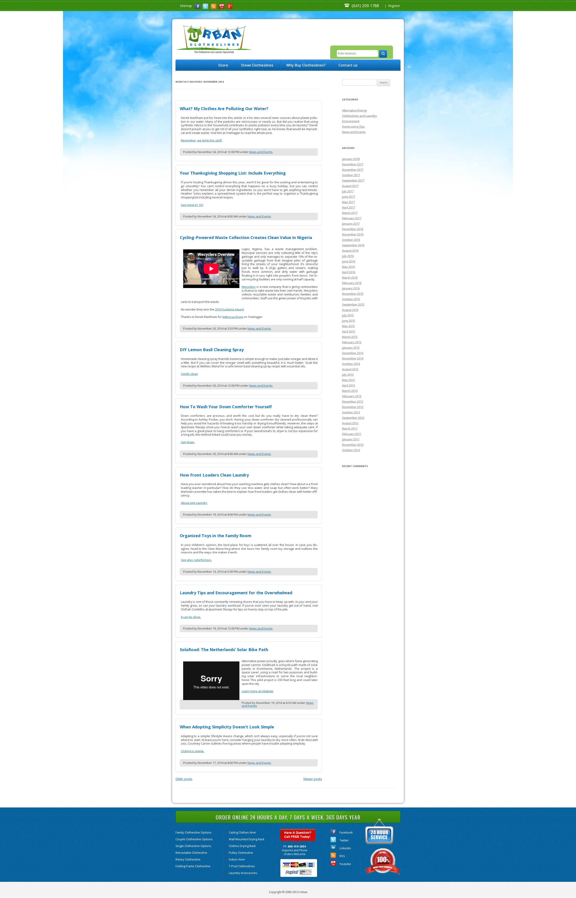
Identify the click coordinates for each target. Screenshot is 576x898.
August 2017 (350, 186)
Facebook (346, 832)
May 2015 (348, 326)
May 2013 (348, 380)
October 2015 (351, 299)
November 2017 (352, 170)
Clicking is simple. (192, 751)
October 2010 (351, 450)
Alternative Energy (354, 110)
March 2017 (350, 213)
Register (394, 6)
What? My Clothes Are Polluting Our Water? (224, 108)
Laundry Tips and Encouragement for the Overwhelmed (236, 592)
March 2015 (350, 337)
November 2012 (352, 407)
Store (223, 65)
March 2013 (350, 391)
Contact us (348, 65)
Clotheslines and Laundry (359, 116)
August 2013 (350, 369)
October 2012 (351, 412)
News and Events (261, 152)
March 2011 (350, 428)
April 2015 (348, 331)
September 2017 (353, 180)
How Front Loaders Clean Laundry (214, 475)
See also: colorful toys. (196, 560)
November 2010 (352, 445)
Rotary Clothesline (188, 859)
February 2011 (351, 434)
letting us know (233, 317)
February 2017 (351, 218)
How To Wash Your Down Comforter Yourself (226, 406)
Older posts (184, 779)
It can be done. (191, 617)
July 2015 (348, 315)
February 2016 (351, 283)
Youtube (345, 864)
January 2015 (351, 348)
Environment (350, 121)
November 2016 (352, 234)
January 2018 (351, 159)
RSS (342, 856)
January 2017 (351, 224)
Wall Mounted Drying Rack (246, 839)
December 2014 (352, 353)
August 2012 (350, 423)
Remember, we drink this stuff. (201, 140)
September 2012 (353, 418)
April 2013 (348, 385)
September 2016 (353, 245)
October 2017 (351, 175)
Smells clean (189, 374)
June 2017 (348, 197)
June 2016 (348, 261)
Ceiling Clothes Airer (242, 832)
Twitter (344, 840)
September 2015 (353, 304)
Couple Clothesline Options (194, 839)
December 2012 (352, 401)
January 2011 (351, 439)
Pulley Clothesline (241, 853)
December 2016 (352, 229)
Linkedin (345, 848)
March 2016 (350, 277)
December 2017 (352, 164)
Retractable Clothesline (191, 853)
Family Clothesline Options (194, 832)
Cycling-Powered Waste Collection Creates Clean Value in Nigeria (246, 237)
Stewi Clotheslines (257, 65)
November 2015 (352, 294)
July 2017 (348, 191)
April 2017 (348, 207)
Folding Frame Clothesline (193, 866)
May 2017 (348, 202)
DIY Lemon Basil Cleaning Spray (212, 349)
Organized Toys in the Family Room (215, 535)
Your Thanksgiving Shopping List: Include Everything (233, 173)
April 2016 (348, 272)
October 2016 (351, 240)
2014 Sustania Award (229, 309)
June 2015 (348, 321)
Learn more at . (258, 691)
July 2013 (348, 375)
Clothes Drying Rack (242, 846)
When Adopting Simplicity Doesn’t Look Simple (227, 726)
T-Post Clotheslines (242, 866)
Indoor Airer (237, 859)
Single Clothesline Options (193, 846)
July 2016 (348, 256)
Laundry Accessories (243, 873)
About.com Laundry (194, 503)
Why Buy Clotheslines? (306, 65)
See (192, 205)
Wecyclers (249, 287)
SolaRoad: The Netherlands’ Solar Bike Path (224, 649)
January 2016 (351, 288)
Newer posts (312, 779)
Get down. (188, 442)
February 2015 (351, 342)
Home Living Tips (353, 126)
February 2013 (351, 396)
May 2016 (348, 267)
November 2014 (352, 358)
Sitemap (186, 6)
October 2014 (351, 364)
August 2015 (350, 310)
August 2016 (350, 250)
